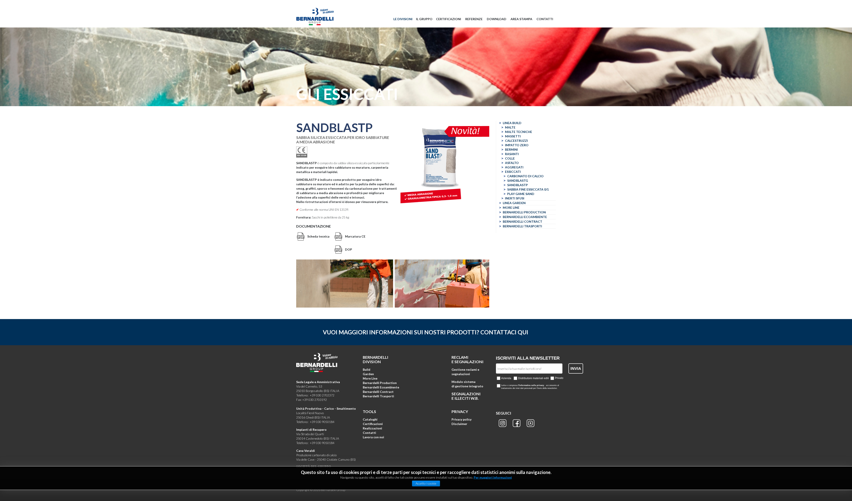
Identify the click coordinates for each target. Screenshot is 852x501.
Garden (368, 374)
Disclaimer (459, 424)
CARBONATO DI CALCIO (525, 176)
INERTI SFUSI (514, 198)
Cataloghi (370, 419)
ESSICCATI (513, 171)
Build (366, 369)
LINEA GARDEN (514, 203)
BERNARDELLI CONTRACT (522, 221)
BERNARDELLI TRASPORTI (522, 226)
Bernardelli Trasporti (378, 396)
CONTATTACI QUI (504, 332)
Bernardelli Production (380, 383)
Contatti (369, 433)
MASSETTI (513, 136)
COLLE (510, 158)
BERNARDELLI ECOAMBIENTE (525, 217)
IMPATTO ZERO (517, 145)
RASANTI (512, 154)
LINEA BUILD (512, 123)
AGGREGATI (514, 167)
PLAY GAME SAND (520, 194)
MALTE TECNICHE (518, 132)
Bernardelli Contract (378, 392)
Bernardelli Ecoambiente (381, 387)
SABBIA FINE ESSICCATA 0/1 (528, 189)
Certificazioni (373, 424)
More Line (370, 378)
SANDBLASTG (517, 180)
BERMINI (511, 149)
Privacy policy (461, 419)
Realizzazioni (372, 428)
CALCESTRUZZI (516, 140)
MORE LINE (511, 207)
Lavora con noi (373, 437)
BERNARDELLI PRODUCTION (524, 212)
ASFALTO (512, 163)
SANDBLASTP (517, 185)
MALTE (510, 127)
